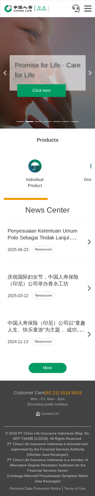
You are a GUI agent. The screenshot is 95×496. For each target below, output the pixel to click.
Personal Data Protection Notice (35, 488)
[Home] (27, 8)
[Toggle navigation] (89, 9)
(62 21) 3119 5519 (63, 392)
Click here (41, 90)
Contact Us (50, 413)
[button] (5, 73)
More (47, 368)
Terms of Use (74, 488)
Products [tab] (48, 140)
